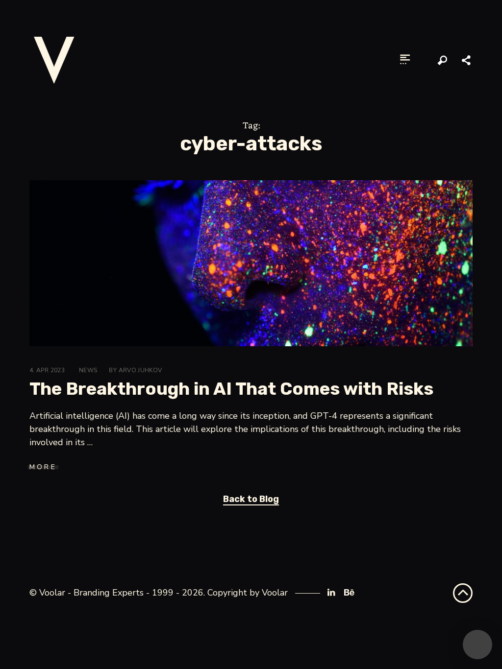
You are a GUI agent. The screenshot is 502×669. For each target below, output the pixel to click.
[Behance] (348, 592)
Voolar (275, 592)
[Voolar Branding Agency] (53, 59)
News (88, 370)
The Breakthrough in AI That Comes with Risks (231, 388)
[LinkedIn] (331, 592)
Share (467, 60)
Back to (251, 499)
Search (442, 60)
